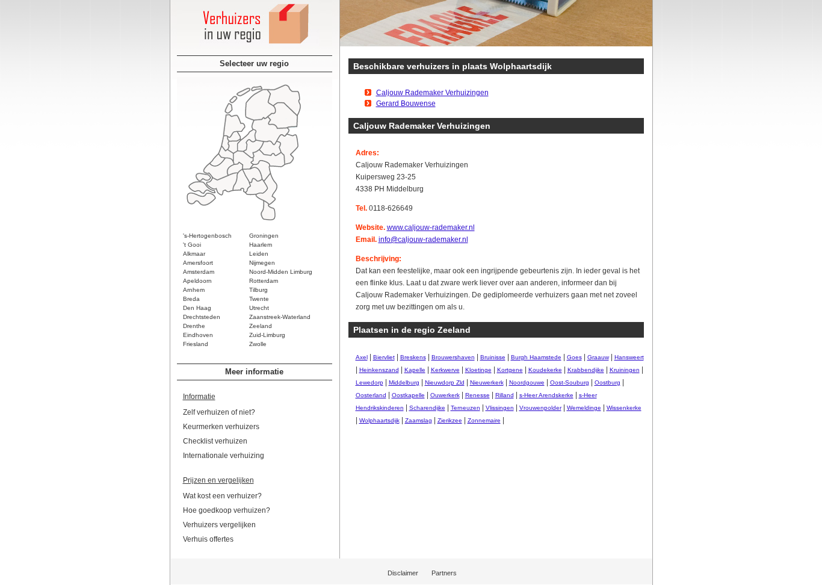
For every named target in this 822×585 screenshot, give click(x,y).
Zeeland (260, 326)
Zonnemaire (484, 420)
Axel (362, 357)
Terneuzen (465, 407)
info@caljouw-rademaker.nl (423, 239)
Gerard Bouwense (406, 103)
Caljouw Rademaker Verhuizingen (432, 92)
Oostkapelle (408, 395)
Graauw (598, 357)
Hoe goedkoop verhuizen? (226, 510)
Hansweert (629, 357)
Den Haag (197, 308)
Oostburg (607, 382)
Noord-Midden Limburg (280, 271)
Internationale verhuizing (223, 455)
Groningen (264, 235)
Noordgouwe (527, 382)
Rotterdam (263, 280)
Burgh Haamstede (536, 357)
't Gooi (192, 244)
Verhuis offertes (208, 539)
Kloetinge (478, 370)
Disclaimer (403, 573)
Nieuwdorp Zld (445, 382)
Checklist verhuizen (215, 441)
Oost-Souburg (569, 382)
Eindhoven (198, 335)
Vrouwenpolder (540, 407)
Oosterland (371, 395)
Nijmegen (262, 262)
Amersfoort (198, 262)
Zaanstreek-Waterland (280, 317)
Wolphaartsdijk (379, 420)
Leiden (258, 253)
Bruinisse (492, 357)
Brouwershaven (453, 357)
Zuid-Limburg (267, 335)
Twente (259, 299)
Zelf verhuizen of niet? (219, 412)
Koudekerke (545, 370)
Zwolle (258, 344)
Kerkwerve (445, 370)
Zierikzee (449, 420)
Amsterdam (198, 271)
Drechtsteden (201, 317)
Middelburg (404, 382)
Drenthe (194, 326)
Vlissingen (500, 407)
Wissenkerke (624, 407)
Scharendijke (427, 407)
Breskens (413, 357)
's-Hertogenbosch (207, 235)
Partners (444, 573)
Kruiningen (625, 370)
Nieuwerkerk (487, 382)
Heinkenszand (379, 370)
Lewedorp (369, 382)
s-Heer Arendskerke (546, 395)
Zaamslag (418, 420)
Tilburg (258, 289)
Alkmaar (194, 253)
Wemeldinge (584, 407)
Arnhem (194, 289)
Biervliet (384, 357)
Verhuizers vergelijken (219, 525)
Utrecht (259, 308)
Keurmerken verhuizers (221, 426)
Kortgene (510, 370)
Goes (574, 357)
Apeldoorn (197, 280)
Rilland (504, 395)
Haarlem (260, 244)
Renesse (477, 395)
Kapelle (414, 370)
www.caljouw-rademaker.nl (431, 227)
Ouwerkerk (445, 395)
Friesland (195, 344)
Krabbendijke (585, 370)
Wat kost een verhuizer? (222, 496)
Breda (191, 299)
